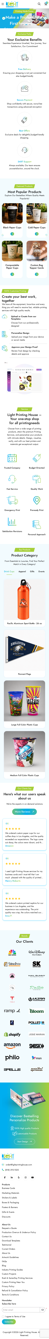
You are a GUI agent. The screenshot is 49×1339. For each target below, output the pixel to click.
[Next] (45, 18)
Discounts (6, 1216)
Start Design (23, 1141)
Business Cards (8, 1188)
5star (19, 829)
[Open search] (39, 4)
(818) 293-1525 (12, 1169)
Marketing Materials (10, 1192)
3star (13, 829)
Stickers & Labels (9, 1197)
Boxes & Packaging (10, 1202)
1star (6, 829)
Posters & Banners (10, 1207)
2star (9, 829)
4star (16, 829)
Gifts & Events (8, 1212)
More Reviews (23, 812)
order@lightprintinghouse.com (18, 1164)
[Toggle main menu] (2, 4)
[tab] (19, 24)
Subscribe (9, 1321)
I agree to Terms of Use (15, 1316)
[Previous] (3, 18)
